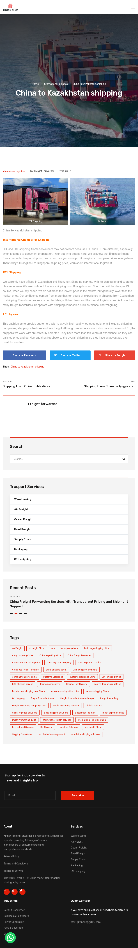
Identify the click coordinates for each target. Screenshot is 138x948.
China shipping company (85, 670)
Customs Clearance (53, 677)
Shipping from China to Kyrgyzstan (109, 386)
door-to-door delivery (50, 684)
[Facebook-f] (7, 892)
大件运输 (9, 877)
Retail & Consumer (14, 910)
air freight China (37, 648)
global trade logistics (85, 713)
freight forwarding (109, 698)
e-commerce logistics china (65, 691)
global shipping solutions (56, 713)
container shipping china (24, 677)
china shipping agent (56, 670)
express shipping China (97, 691)
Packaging (20, 549)
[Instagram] (15, 892)
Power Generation (14, 921)
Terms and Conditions (16, 863)
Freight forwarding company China (29, 705)
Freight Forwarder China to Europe (77, 698)
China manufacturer (41, 877)
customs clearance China (82, 677)
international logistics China (92, 720)
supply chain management (51, 734)
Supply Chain (22, 539)
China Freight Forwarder (79, 655)
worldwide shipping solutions (85, 734)
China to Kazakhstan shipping (22, 230)
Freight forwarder (44, 171)
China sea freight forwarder (25, 670)
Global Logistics (94, 705)
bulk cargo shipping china (96, 648)
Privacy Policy (11, 856)
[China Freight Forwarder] (10, 7)
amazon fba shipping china (64, 648)
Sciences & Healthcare (16, 915)
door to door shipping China (107, 684)
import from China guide (24, 720)
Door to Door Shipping (77, 684)
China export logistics (50, 655)
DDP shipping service (22, 684)
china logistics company (59, 662)
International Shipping (23, 727)
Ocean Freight (23, 519)
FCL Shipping (18, 698)
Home (35, 83)
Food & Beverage (13, 927)
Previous (7, 381)
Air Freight (21, 509)
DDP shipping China (111, 677)
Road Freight (22, 529)
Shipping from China (22, 734)
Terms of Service (13, 870)
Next (133, 381)
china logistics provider (89, 662)
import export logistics (113, 713)
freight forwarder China (42, 698)
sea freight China (93, 727)
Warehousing (22, 499)
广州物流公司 (21, 877)
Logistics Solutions (68, 727)
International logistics (56, 83)
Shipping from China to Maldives (26, 386)
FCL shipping (22, 559)
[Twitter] (22, 892)
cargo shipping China (22, 655)
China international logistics (26, 662)
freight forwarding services (66, 705)
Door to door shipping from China (28, 691)
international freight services (57, 720)
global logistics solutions (24, 713)
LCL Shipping (46, 727)
